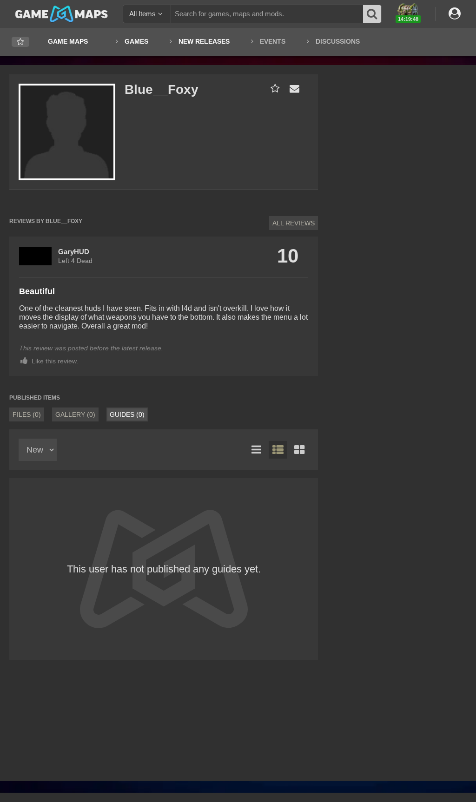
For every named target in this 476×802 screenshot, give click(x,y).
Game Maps (68, 41)
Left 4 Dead (75, 260)
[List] (256, 450)
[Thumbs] (299, 450)
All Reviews (293, 223)
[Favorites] (20, 42)
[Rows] (278, 450)
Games (136, 41)
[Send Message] (292, 88)
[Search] (372, 14)
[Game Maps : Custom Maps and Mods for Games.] (61, 13)
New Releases (204, 41)
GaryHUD (73, 252)
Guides (127, 414)
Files (27, 414)
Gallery (75, 414)
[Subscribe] (273, 88)
